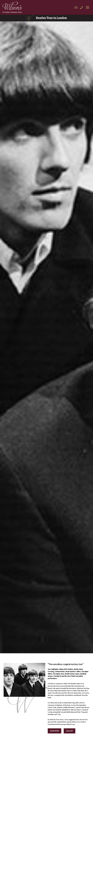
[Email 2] (75, 7)
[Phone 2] (81, 7)
